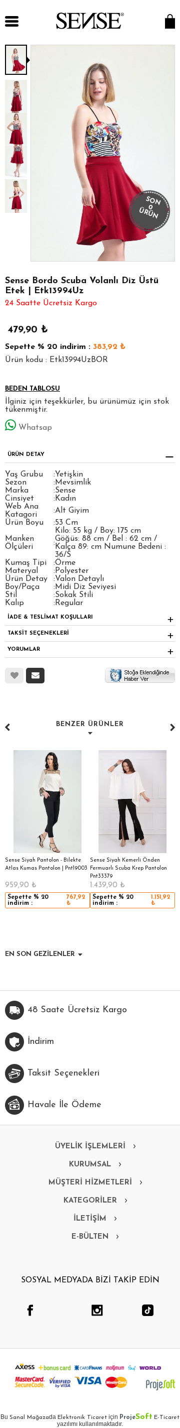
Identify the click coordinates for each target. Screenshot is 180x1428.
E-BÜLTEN (90, 1237)
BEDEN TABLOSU (32, 389)
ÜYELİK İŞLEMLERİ (90, 1146)
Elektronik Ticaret (82, 1417)
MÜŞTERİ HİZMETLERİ (90, 1182)
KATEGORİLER (90, 1201)
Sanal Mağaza (29, 1417)
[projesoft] (160, 1384)
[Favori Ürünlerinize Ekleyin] (14, 675)
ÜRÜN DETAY (26, 454)
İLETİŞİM (90, 1219)
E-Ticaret (167, 1417)
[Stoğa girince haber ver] (140, 675)
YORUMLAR (24, 649)
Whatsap (35, 428)
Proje (136, 1417)
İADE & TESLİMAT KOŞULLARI (50, 617)
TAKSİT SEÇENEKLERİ (38, 633)
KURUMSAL (90, 1164)
